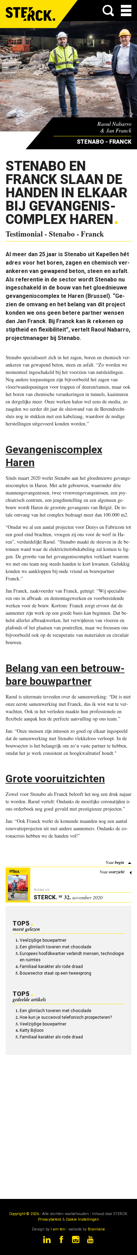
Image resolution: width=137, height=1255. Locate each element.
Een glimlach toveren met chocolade (55, 946)
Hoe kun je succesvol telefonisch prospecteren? (66, 1017)
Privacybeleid (49, 1219)
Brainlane (96, 1229)
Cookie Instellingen (82, 1219)
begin (119, 862)
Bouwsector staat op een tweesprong (55, 973)
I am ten (58, 1229)
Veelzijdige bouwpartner (43, 940)
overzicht (116, 872)
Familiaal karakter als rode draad (51, 966)
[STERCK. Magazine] (31, 14)
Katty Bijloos (32, 1030)
